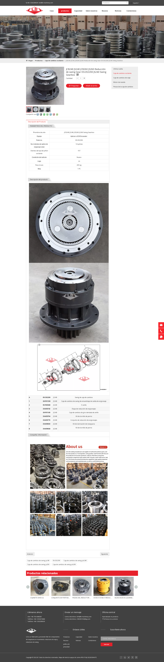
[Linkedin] (125, 657)
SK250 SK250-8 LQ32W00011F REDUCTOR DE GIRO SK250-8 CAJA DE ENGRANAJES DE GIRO (103, 598)
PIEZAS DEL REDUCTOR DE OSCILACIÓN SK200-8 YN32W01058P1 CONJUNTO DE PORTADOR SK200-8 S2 (61, 598)
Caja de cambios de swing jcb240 (75, 560)
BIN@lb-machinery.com (84, 617)
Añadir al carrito (91, 86)
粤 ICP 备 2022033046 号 (89, 657)
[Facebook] (121, 657)
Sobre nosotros (93, 637)
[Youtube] (132, 657)
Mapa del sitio (63, 657)
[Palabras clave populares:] (127, 2)
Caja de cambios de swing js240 (38, 560)
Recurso (65, 640)
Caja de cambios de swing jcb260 (64, 564)
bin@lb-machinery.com (46, 3)
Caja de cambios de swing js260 (38, 564)
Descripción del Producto (37, 122)
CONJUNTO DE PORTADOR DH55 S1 (39, 598)
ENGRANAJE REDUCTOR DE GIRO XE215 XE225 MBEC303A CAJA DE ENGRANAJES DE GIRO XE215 (124, 598)
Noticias (78, 640)
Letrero (78, 657)
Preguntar (75, 86)
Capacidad (79, 637)
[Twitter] (129, 657)
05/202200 (56, 560)
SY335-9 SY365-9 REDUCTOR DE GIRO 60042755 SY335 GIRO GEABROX (82, 598)
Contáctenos (92, 640)
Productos (66, 637)
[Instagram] (136, 657)
